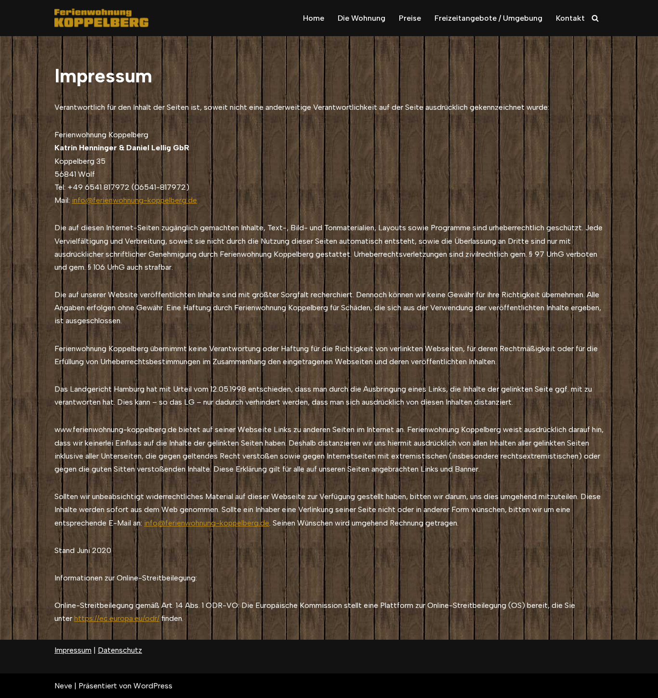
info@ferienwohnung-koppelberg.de (134, 200)
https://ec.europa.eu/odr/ (116, 618)
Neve (63, 685)
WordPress (152, 685)
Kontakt (570, 18)
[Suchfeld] (595, 18)
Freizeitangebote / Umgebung (488, 18)
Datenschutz (120, 650)
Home (313, 18)
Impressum (73, 650)
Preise (410, 18)
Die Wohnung (361, 18)
